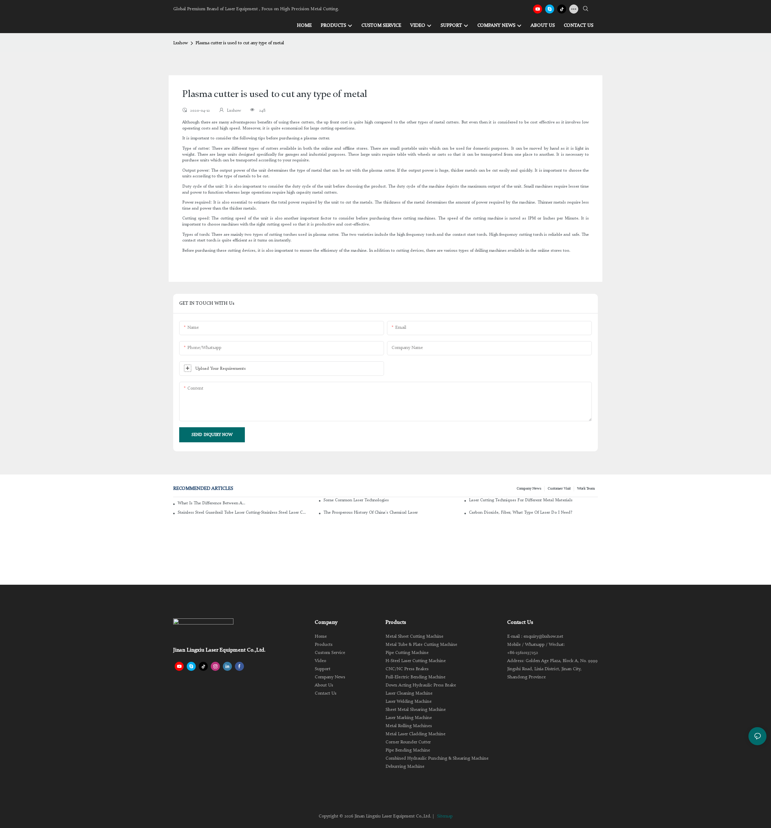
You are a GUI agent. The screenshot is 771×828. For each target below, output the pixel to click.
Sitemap (445, 816)
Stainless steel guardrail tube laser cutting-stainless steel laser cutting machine (242, 512)
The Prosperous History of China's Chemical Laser (370, 512)
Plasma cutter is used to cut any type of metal (239, 43)
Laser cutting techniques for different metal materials (521, 500)
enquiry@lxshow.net (543, 636)
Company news (529, 488)
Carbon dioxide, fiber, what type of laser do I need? (520, 512)
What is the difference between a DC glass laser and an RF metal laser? (212, 503)
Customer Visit (559, 488)
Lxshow (180, 43)
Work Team (586, 488)
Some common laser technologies (356, 500)
